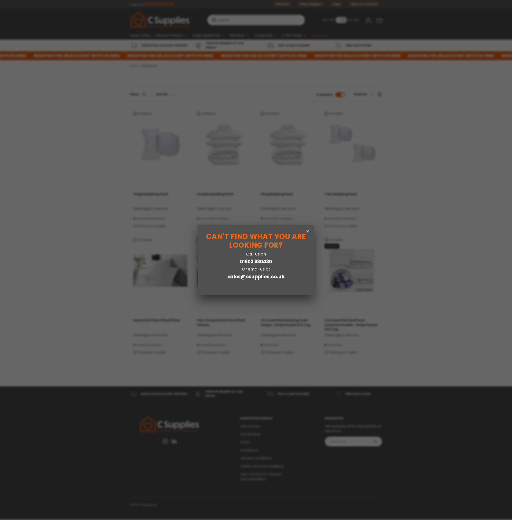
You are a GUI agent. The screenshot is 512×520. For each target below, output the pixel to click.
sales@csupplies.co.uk (256, 277)
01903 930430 (256, 261)
